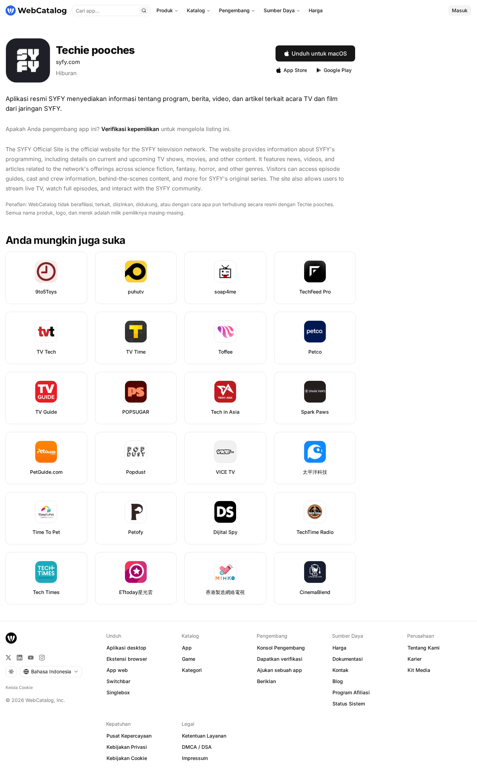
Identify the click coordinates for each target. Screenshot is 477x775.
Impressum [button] (195, 758)
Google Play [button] (338, 70)
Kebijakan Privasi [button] (127, 747)
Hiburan (66, 73)
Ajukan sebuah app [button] (279, 670)
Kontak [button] (340, 670)
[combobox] (51, 671)
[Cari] (144, 10)
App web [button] (117, 670)
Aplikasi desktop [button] (126, 648)
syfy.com (68, 61)
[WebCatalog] (11, 638)
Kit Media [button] (419, 670)
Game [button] (188, 659)
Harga (316, 10)
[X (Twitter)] (8, 657)
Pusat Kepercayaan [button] (129, 736)
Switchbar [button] (118, 681)
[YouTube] (31, 657)
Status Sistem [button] (348, 704)
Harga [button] (339, 648)
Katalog (196, 10)
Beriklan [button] (266, 681)
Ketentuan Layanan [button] (204, 736)
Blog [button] (337, 681)
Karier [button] (414, 659)
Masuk (460, 10)
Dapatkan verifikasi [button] (279, 659)
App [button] (187, 648)
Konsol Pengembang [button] (281, 648)
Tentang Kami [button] (424, 648)
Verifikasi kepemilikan (130, 128)
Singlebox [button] (118, 692)
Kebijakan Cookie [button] (127, 758)
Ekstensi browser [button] (127, 659)
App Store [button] (295, 70)
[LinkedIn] (19, 657)
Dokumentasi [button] (347, 659)
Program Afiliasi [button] (351, 692)
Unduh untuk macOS (319, 53)
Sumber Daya (279, 10)
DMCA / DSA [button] (197, 747)
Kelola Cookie (19, 687)
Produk (164, 10)
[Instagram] (42, 657)
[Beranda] (36, 10)
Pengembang (234, 10)
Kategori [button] (192, 670)
